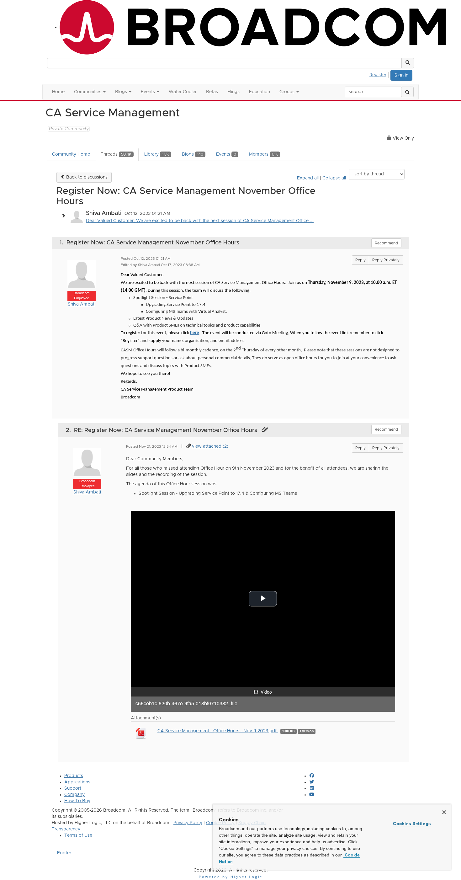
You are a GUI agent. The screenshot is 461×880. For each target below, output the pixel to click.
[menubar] (379, 74)
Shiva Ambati (81, 304)
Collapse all (334, 178)
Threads (116, 154)
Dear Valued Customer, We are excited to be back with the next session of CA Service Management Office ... (200, 221)
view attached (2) (210, 446)
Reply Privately (386, 260)
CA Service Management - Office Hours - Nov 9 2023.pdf (217, 731)
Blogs (192, 154)
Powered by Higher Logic (230, 877)
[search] (407, 92)
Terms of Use (78, 835)
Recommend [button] (386, 243)
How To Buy (77, 801)
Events (226, 154)
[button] (407, 63)
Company (74, 794)
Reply (360, 260)
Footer (64, 853)
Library (156, 154)
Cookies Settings (412, 823)
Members (263, 154)
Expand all (308, 178)
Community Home (71, 154)
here (194, 333)
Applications (77, 782)
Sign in (401, 75)
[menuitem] (379, 74)
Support (72, 788)
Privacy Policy (187, 823)
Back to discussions (86, 177)
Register (377, 75)
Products (73, 776)
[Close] (444, 812)
